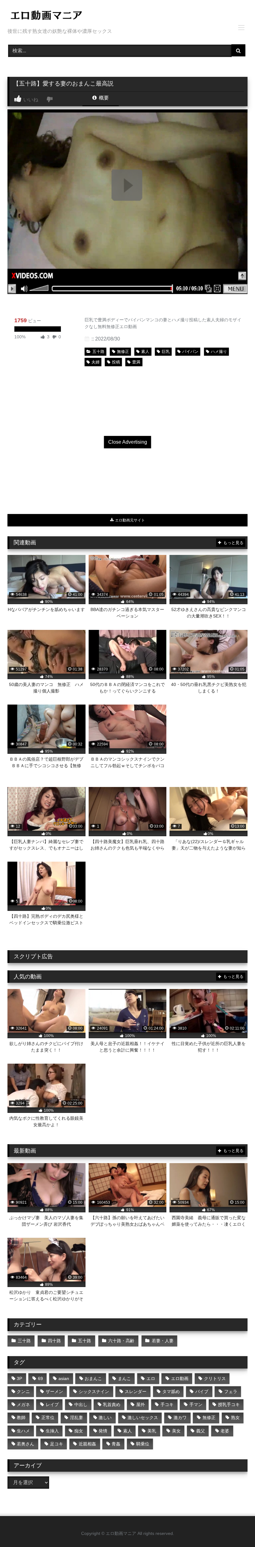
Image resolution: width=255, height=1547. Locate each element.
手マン (195, 1404)
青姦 (116, 1443)
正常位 (47, 1417)
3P (19, 1378)
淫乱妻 (76, 1417)
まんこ (124, 1378)
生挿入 (52, 1430)
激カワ (180, 1417)
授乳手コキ (229, 1404)
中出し (80, 1404)
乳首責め (111, 1404)
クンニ (23, 1391)
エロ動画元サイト (129, 520)
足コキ (56, 1443)
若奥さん (25, 1443)
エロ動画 (179, 1378)
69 (40, 1378)
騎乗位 (142, 1443)
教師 (21, 1417)
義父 (200, 1430)
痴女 (78, 1430)
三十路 (24, 1340)
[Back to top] (236, 1529)
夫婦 (95, 362)
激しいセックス (143, 1417)
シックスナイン (94, 1391)
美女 (176, 1430)
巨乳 (166, 351)
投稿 (116, 362)
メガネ (23, 1404)
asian (63, 1378)
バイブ (201, 1391)
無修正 (123, 351)
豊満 (136, 362)
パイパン (190, 351)
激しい (105, 1417)
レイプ (52, 1404)
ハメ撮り (219, 351)
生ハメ (23, 1430)
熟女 (235, 1417)
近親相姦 (87, 1443)
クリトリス (215, 1378)
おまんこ (93, 1378)
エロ (150, 1378)
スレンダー (135, 1391)
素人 (145, 351)
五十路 (98, 351)
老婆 (224, 1430)
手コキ (167, 1404)
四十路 (54, 1340)
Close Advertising (127, 442)
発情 (103, 1430)
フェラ (230, 1391)
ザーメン (54, 1391)
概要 (103, 97)
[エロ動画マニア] (127, 16)
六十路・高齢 (121, 1340)
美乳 (151, 1430)
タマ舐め (171, 1391)
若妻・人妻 (163, 1340)
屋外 (140, 1404)
